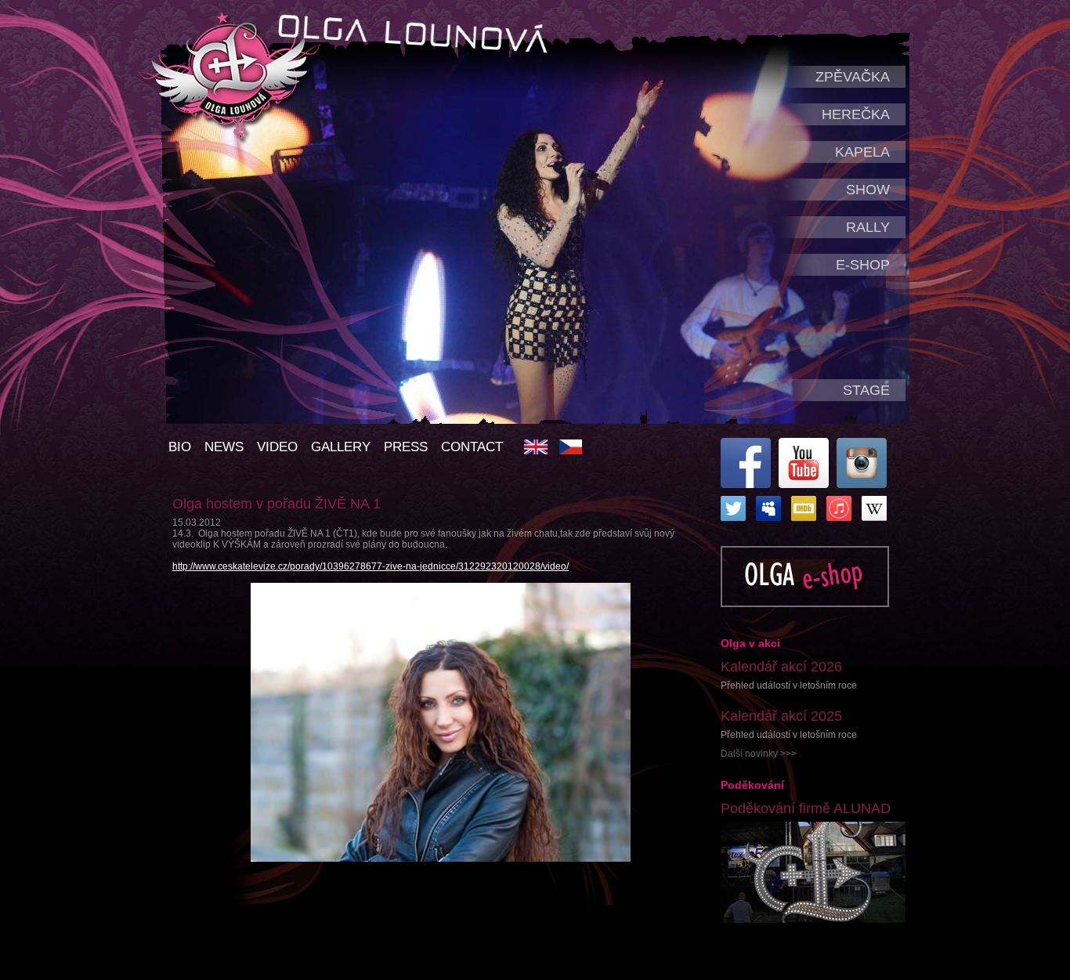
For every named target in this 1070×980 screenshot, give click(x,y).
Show (868, 189)
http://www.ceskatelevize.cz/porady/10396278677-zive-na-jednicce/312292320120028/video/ (370, 566)
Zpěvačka (852, 77)
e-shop (863, 265)
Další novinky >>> (759, 753)
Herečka (856, 114)
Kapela (862, 152)
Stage (866, 390)
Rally (868, 227)
